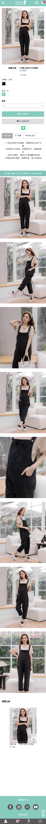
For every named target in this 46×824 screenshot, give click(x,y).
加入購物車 (24, 114)
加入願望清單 (24, 121)
